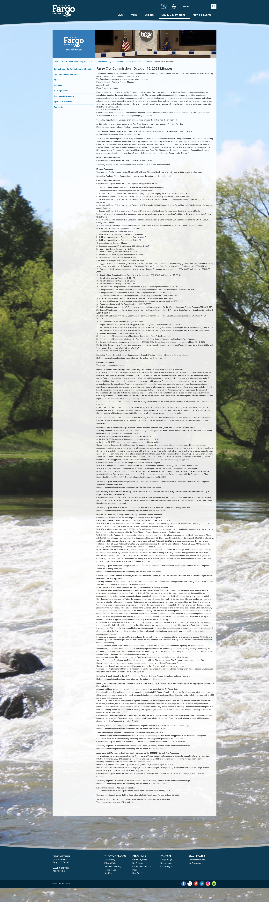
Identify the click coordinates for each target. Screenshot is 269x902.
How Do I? (137, 873)
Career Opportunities (141, 866)
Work (133, 14)
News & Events (202, 14)
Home (57, 61)
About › (57, 80)
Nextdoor (214, 883)
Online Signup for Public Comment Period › (73, 69)
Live (120, 14)
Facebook (183, 883)
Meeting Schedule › (62, 91)
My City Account (195, 863)
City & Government (173, 14)
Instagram (208, 883)
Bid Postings (137, 863)
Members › (58, 85)
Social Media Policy (112, 866)
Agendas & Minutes (117, 61)
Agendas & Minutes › (63, 102)
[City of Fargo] (64, 6)
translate (164, 6)
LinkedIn (202, 883)
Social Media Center (197, 860)
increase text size (174, 7)
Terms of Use (110, 870)
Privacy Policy (110, 863)
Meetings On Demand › (64, 96)
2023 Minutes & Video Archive (139, 61)
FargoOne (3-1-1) (168, 860)
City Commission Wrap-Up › (66, 74)
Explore (149, 14)
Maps (134, 870)
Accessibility (109, 860)
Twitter (189, 883)
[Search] (213, 6)
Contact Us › (59, 107)
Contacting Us (166, 866)
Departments (85, 61)
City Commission (100, 61)
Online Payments (140, 860)
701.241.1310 (59, 871)
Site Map (108, 873)
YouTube (195, 883)
